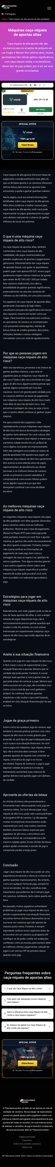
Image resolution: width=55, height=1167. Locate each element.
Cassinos (27, 1140)
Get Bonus (40, 109)
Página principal (27, 1136)
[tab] (27, 989)
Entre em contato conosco (27, 1143)
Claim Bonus (27, 145)
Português (10, 14)
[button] (27, 140)
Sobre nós (27, 1147)
